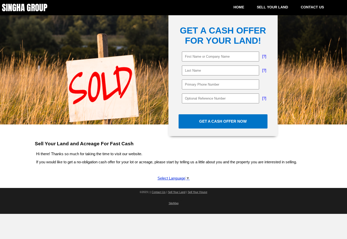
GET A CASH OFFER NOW (223, 121)
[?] (264, 56)
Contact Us (159, 192)
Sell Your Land (176, 192)
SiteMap (174, 203)
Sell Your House (197, 192)
